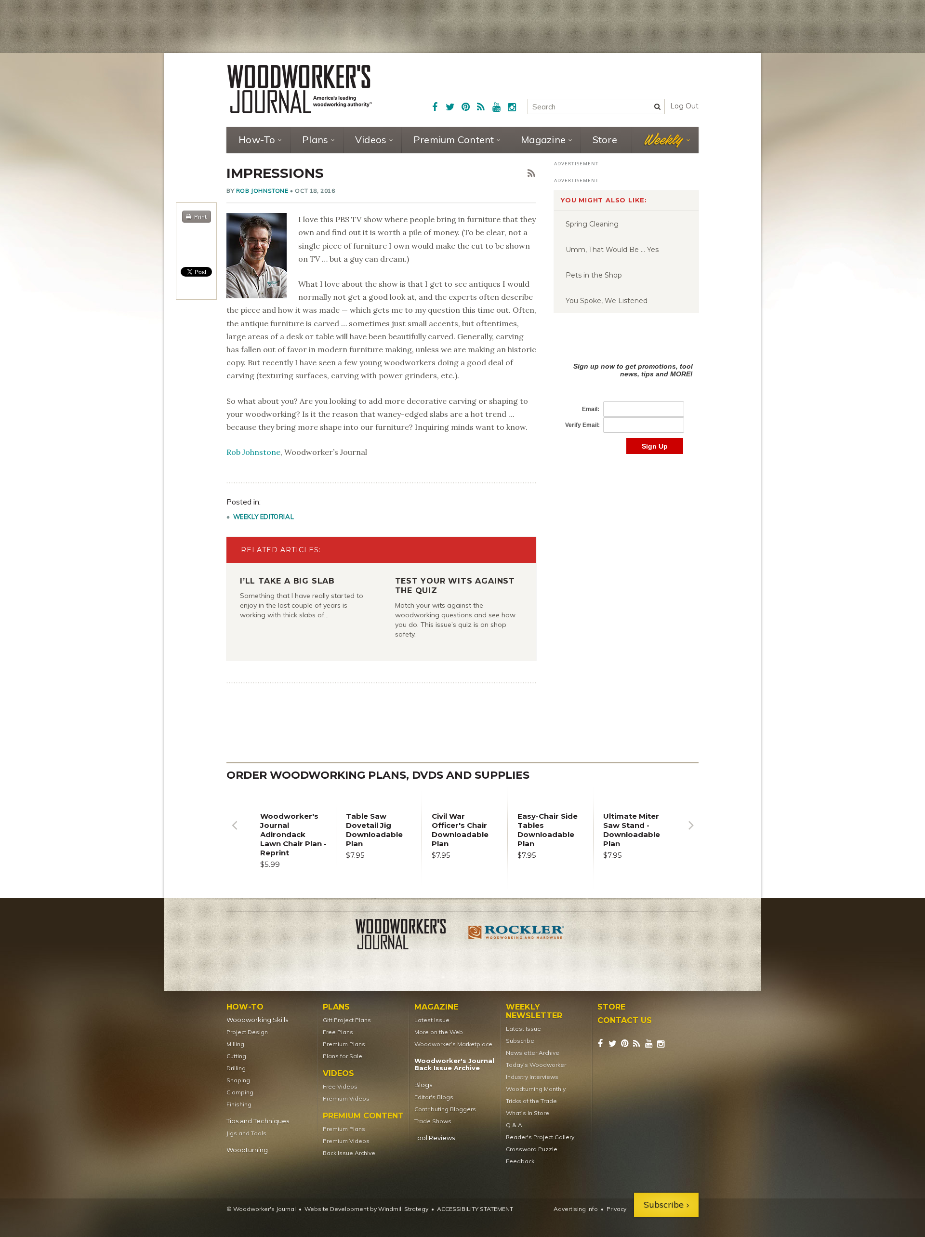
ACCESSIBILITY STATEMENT (475, 1208)
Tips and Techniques (257, 1121)
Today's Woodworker (536, 1064)
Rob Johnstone (262, 190)
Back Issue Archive (349, 1153)
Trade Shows (432, 1121)
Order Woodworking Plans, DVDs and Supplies (377, 775)
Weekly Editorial (263, 516)
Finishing (238, 1104)
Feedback (520, 1161)
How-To (257, 139)
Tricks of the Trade (531, 1100)
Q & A (514, 1125)
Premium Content (453, 139)
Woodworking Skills (257, 1020)
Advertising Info (576, 1208)
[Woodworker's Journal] (409, 936)
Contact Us (624, 1020)
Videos (371, 139)
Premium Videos (346, 1098)
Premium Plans (344, 1044)
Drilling (236, 1068)
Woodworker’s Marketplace (453, 1044)
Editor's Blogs (433, 1097)
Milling (235, 1044)
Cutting (236, 1056)
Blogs (423, 1085)
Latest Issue (431, 1020)
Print (200, 216)
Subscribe (520, 1040)
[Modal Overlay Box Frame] (626, 398)
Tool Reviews (434, 1138)
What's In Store (527, 1113)
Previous (234, 832)
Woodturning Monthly (536, 1088)
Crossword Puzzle (531, 1149)
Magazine (543, 139)
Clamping (239, 1092)
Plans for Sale (342, 1056)
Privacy (616, 1208)
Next (691, 832)
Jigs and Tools (246, 1133)
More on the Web (438, 1032)
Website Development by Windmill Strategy (366, 1208)
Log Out (684, 106)
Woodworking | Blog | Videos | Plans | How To (299, 89)
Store (605, 139)
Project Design (247, 1032)
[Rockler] (516, 936)
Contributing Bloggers (445, 1109)
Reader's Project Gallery (540, 1137)
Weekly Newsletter (534, 1011)
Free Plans (338, 1032)
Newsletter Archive (532, 1052)
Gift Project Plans (347, 1020)
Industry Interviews (532, 1076)
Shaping (238, 1080)
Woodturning (247, 1150)
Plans (315, 139)
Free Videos (340, 1086)
